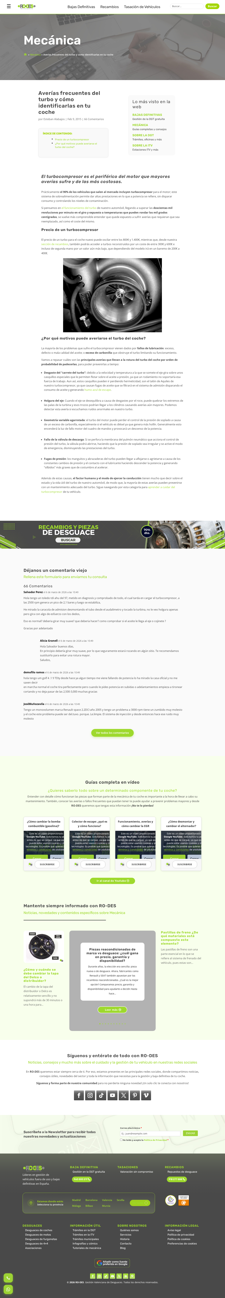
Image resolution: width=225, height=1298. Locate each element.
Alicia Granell (49, 640)
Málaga (76, 1205)
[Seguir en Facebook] (79, 1095)
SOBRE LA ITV (142, 145)
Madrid (76, 1200)
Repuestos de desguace (182, 1171)
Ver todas (139, 1202)
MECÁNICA (140, 125)
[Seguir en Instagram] (90, 1095)
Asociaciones (33, 1248)
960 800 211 (80, 1179)
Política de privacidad (181, 1234)
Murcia (106, 1205)
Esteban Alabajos (54, 119)
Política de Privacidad (155, 1140)
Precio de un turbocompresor (72, 139)
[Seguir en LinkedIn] (125, 1276)
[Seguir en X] (124, 1095)
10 (125, 1023)
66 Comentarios (94, 119)
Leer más (111, 1009)
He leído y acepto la (145, 1140)
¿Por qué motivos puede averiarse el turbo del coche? (76, 145)
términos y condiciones (39, 849)
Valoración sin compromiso (136, 1171)
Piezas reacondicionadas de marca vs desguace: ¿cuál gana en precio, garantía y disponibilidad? (112, 954)
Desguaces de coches (38, 1230)
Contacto (125, 1243)
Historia (124, 1239)
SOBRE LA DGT (143, 135)
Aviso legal (174, 1230)
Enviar (190, 1133)
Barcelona (91, 1200)
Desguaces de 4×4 (36, 1243)
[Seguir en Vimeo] (146, 1095)
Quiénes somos (129, 1230)
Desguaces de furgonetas (41, 1239)
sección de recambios (54, 244)
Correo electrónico (131, 1128)
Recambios (109, 7)
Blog (123, 1248)
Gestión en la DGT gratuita (89, 1171)
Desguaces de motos (38, 1234)
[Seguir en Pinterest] (135, 1095)
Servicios (125, 1234)
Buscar (212, 6)
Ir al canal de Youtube (111, 880)
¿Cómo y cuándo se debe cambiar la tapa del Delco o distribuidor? (41, 975)
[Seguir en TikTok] (101, 1095)
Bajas (81, 7)
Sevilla (120, 1200)
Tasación (142, 7)
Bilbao (89, 1205)
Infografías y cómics (85, 1243)
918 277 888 (175, 1179)
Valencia (107, 1200)
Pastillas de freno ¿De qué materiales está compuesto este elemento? (179, 937)
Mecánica (35, 54)
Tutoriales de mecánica (87, 1248)
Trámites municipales (86, 1239)
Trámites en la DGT (84, 1230)
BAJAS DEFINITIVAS (147, 115)
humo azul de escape (97, 390)
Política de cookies (179, 1239)
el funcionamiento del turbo (79, 208)
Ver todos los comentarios (112, 733)
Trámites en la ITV (83, 1234)
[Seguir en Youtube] (112, 1095)
